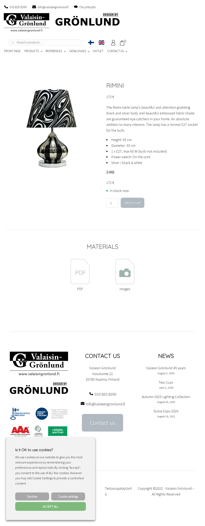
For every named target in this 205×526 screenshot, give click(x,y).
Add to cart (132, 202)
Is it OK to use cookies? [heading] (34, 450)
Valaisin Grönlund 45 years (166, 368)
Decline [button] (32, 496)
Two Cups (166, 382)
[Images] (124, 283)
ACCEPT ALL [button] (50, 506)
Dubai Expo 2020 (166, 411)
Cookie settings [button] (68, 496)
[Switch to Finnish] (91, 42)
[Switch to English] (101, 42)
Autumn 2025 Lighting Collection (166, 396)
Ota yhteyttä (87, 7)
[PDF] (80, 283)
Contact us (102, 422)
